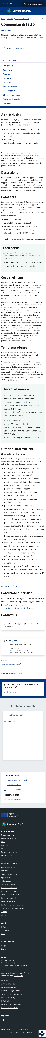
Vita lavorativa (6, 915)
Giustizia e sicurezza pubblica (11, 894)
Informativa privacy (8, 997)
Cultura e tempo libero (9, 887)
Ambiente (4, 870)
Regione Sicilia (7, 3)
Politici (3, 848)
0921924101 (18, 975)
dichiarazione (6, 207)
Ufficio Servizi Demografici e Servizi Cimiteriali (21, 623)
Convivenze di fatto (9, 586)
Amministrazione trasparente (11, 994)
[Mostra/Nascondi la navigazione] (2, 9)
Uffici (3, 841)
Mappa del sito (24, 1029)
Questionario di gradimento (10, 990)
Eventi (3, 949)
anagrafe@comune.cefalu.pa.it (18, 650)
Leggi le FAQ (5, 980)
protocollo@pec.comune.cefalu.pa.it (17, 973)
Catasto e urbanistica (8, 884)
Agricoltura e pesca (8, 867)
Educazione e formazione (10, 891)
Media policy (5, 1029)
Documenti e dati (7, 855)
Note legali (5, 1001)
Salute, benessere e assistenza (12, 905)
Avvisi (3, 933)
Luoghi (3, 945)
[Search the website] (40, 10)
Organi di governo (7, 835)
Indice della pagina (9, 60)
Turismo (4, 911)
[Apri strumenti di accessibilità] (42, 1034)
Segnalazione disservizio (9, 983)
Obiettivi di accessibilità (9, 1007)
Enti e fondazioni (7, 845)
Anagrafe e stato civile (9, 874)
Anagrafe (13, 640)
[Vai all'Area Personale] (39, 3)
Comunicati (5, 930)
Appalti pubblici (6, 877)
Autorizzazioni (6, 881)
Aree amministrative (8, 838)
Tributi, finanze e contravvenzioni (12, 908)
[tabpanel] (23, 737)
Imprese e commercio (8, 898)
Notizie (3, 927)
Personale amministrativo (10, 852)
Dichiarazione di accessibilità (11, 1004)
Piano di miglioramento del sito (21, 1032)
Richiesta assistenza (8, 987)
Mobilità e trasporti (8, 901)
